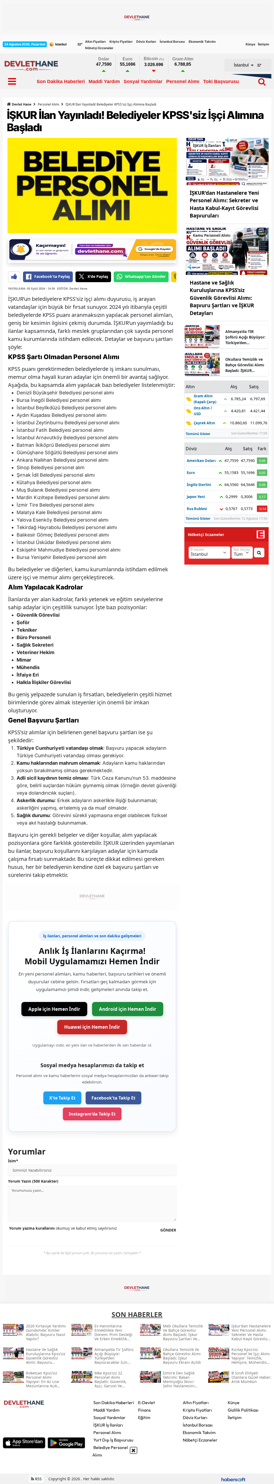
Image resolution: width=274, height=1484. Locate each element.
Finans (144, 1410)
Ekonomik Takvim (202, 42)
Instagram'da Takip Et (92, 1114)
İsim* (13, 1160)
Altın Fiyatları (95, 42)
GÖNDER (168, 1230)
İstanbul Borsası (172, 42)
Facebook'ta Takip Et (113, 1098)
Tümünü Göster (198, 434)
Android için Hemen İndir (127, 1009)
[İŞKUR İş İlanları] (226, 161)
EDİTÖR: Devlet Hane (72, 288)
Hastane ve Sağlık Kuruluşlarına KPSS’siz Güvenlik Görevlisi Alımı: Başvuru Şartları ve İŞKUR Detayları (222, 298)
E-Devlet (146, 1402)
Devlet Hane (21, 104)
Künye (250, 44)
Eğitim (144, 1417)
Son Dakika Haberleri (113, 1402)
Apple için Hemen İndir (54, 1009)
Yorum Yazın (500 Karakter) (33, 1181)
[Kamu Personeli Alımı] (226, 251)
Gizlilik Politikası (243, 1410)
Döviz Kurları (146, 42)
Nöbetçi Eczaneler (99, 48)
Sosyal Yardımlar (109, 1417)
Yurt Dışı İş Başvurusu (113, 1440)
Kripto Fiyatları (120, 42)
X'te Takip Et (62, 1098)
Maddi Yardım (106, 1410)
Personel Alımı (48, 104)
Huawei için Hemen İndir (92, 1027)
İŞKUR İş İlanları (108, 1425)
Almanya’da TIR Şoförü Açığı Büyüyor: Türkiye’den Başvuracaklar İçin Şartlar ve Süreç (245, 337)
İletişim (263, 44)
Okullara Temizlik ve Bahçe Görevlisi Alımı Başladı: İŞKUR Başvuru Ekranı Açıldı (244, 365)
